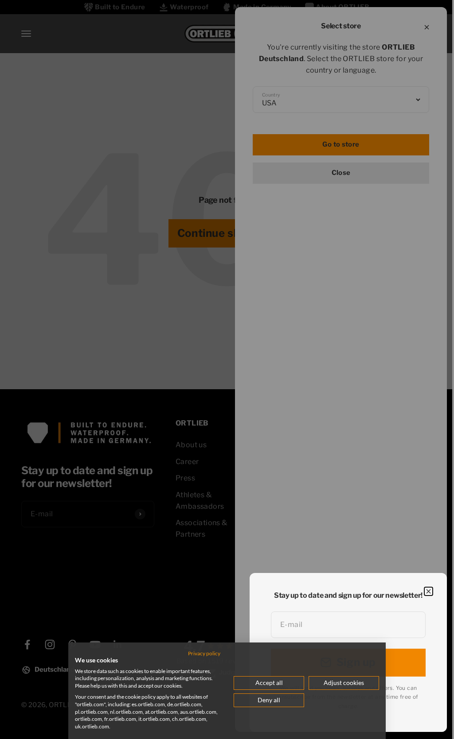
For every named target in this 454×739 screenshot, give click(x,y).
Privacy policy (204, 653)
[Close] (428, 591)
